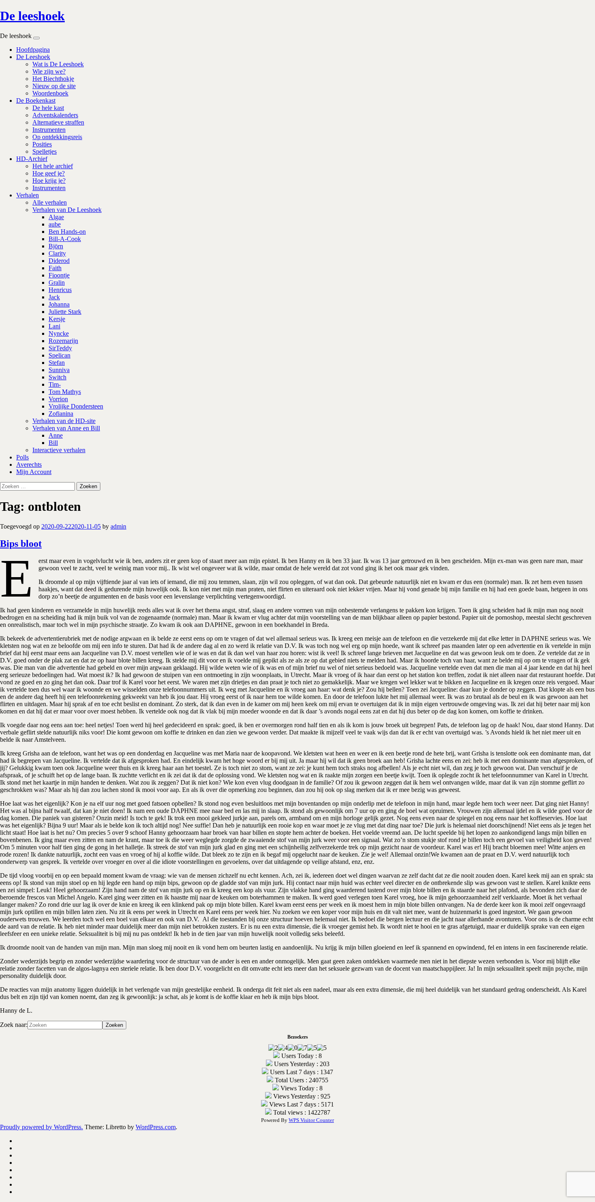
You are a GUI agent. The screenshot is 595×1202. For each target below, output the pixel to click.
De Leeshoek (33, 56)
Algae (56, 217)
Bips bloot (21, 543)
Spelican (59, 355)
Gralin (57, 282)
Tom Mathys (65, 391)
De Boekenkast (35, 100)
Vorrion (58, 399)
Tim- (55, 384)
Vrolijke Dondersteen (76, 406)
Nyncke (59, 333)
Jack (54, 297)
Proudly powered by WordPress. (41, 1127)
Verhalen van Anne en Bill (66, 428)
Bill (53, 442)
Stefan (57, 362)
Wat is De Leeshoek (58, 64)
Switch (57, 377)
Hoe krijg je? (49, 180)
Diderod (59, 260)
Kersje (57, 318)
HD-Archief (31, 158)
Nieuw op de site (54, 86)
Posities (42, 144)
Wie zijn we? (49, 71)
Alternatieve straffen (58, 122)
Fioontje (59, 275)
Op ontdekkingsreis (57, 136)
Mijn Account (33, 471)
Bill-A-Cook (65, 238)
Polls (22, 457)
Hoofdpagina (33, 49)
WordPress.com (156, 1127)
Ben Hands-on (67, 231)
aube (55, 224)
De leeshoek (32, 15)
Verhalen (27, 195)
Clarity (57, 253)
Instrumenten (49, 129)
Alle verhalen (49, 202)
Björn (56, 246)
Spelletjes (44, 151)
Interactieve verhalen (58, 450)
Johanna (59, 304)
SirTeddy (60, 348)
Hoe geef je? (48, 173)
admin (118, 526)
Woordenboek (50, 93)
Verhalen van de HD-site (64, 420)
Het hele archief (52, 166)
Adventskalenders (55, 115)
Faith (55, 268)
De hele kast (48, 107)
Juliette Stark (65, 311)
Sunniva (59, 369)
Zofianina (61, 413)
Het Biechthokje (53, 78)
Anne (56, 435)
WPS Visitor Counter (311, 1120)
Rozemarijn (63, 340)
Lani (54, 326)
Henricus (60, 289)
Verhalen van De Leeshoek (67, 209)
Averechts (29, 464)
